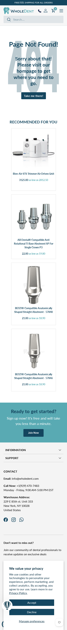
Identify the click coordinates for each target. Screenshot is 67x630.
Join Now (33, 432)
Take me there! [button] (33, 95)
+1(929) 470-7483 (21, 485)
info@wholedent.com (21, 478)
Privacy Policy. (18, 593)
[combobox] (33, 19)
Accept (31, 602)
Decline (31, 612)
